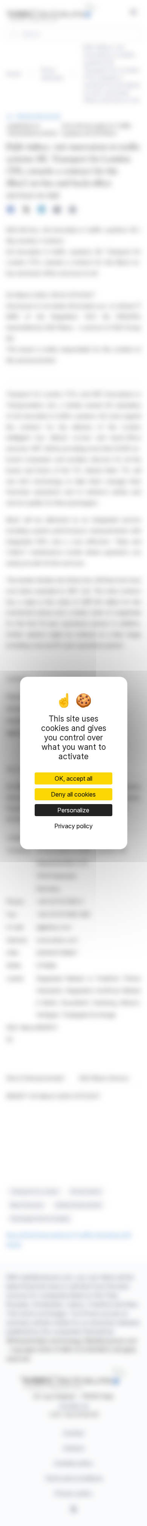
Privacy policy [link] (73, 826)
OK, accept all (73, 778)
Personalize (73, 810)
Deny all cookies (73, 794)
